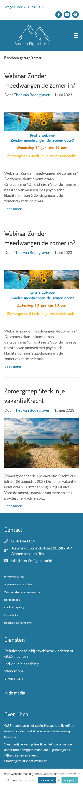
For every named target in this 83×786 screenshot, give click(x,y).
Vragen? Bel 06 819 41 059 (23, 7)
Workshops (13, 671)
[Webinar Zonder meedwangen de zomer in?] (41, 133)
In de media (14, 693)
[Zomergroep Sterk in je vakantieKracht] (41, 442)
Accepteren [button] (47, 780)
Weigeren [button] (69, 780)
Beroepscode (12, 599)
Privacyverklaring (14, 576)
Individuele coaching (21, 663)
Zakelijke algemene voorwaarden (23, 592)
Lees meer (13, 208)
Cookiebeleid (11, 615)
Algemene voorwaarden (18, 584)
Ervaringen (13, 678)
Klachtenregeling (14, 607)
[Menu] (76, 35)
